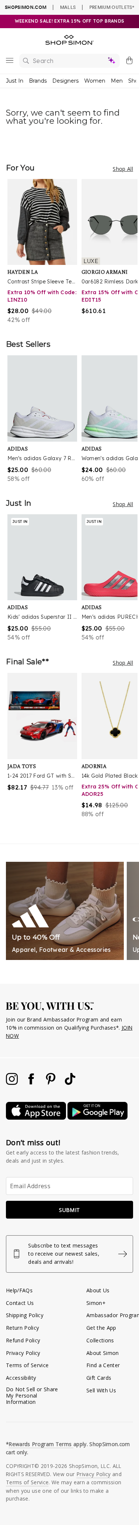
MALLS (68, 7)
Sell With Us (101, 1390)
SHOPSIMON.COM (25, 7)
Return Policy (22, 1327)
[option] (44, 252)
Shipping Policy (24, 1315)
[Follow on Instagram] (12, 1082)
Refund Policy (23, 1340)
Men (117, 80)
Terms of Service (27, 1365)
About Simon (102, 1352)
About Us (98, 1290)
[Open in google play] (97, 1117)
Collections (100, 1340)
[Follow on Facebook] (32, 1082)
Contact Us (20, 1302)
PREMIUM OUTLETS (111, 7)
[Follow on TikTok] (70, 1082)
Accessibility (21, 1377)
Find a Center (103, 1365)
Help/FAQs (19, 1290)
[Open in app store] (36, 1117)
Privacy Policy (23, 1352)
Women (94, 80)
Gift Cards (98, 1377)
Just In (14, 80)
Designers (65, 80)
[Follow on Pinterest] (51, 1082)
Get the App (101, 1327)
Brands (38, 80)
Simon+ (96, 1302)
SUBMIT (69, 1209)
